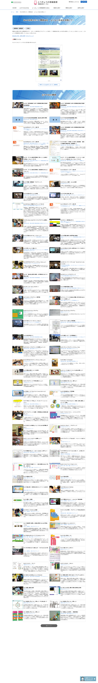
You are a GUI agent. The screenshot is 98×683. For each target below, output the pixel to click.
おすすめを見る (24, 8)
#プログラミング (30, 35)
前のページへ (49, 625)
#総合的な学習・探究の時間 (18, 35)
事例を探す (69, 8)
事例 (17, 11)
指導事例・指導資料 (18, 28)
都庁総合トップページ (74, 1)
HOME (14, 8)
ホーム (12, 11)
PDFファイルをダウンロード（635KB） (49, 84)
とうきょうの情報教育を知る (41, 8)
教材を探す (57, 8)
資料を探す (81, 8)
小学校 (28, 28)
